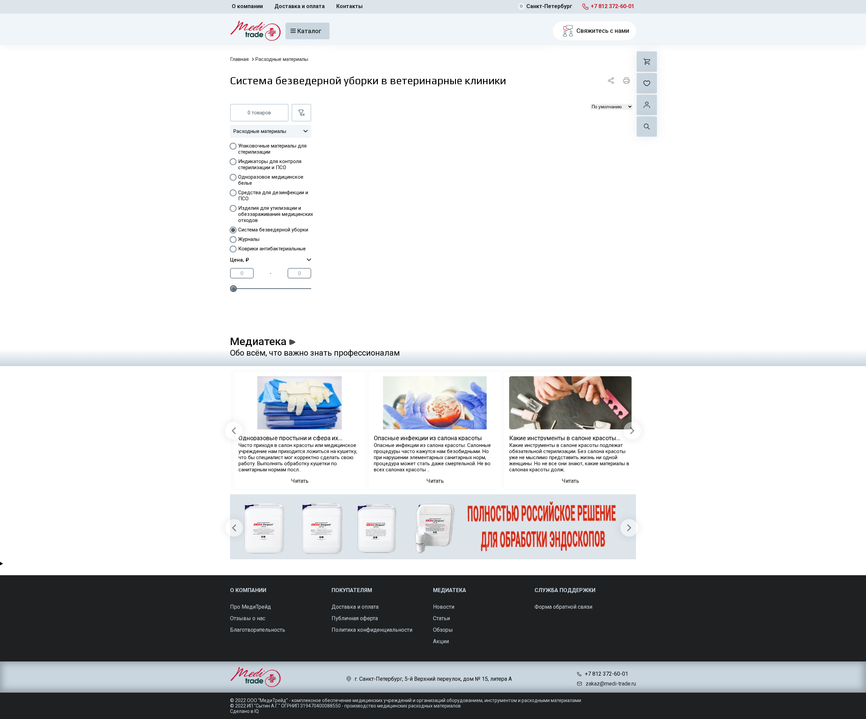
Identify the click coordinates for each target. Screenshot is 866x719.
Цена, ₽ (239, 260)
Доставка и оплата (299, 6)
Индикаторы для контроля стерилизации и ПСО (269, 164)
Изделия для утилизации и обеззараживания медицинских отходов (275, 214)
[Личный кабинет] (647, 105)
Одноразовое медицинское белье (270, 180)
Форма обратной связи (563, 607)
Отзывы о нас (247, 618)
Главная (239, 59)
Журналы (248, 239)
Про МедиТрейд (250, 607)
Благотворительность (257, 630)
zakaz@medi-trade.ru (611, 683)
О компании (247, 6)
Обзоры (443, 630)
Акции (441, 641)
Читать (300, 481)
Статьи (441, 618)
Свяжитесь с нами (602, 30)
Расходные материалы (281, 59)
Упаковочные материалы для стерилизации (272, 149)
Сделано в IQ (244, 711)
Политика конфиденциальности (372, 630)
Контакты (349, 6)
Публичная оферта (355, 618)
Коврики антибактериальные (272, 249)
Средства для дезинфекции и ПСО (273, 195)
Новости (443, 607)
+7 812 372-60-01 (612, 6)
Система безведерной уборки (273, 230)
